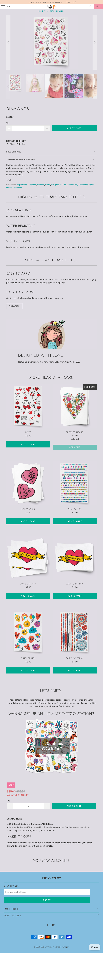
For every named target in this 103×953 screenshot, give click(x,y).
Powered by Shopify (60, 947)
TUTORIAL (14, 306)
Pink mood (83, 185)
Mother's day (72, 185)
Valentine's (17, 188)
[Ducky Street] (51, 6)
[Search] (90, 6)
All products (22, 185)
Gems (47, 185)
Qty (7, 123)
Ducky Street (46, 947)
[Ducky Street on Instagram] (54, 925)
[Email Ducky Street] (49, 925)
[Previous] (8, 42)
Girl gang (55, 185)
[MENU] (1, 6)
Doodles (40, 185)
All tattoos (32, 185)
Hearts (63, 185)
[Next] (95, 42)
